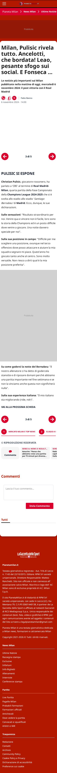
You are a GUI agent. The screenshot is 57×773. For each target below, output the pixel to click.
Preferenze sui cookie (13, 766)
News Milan (30, 11)
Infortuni (7, 665)
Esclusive (7, 661)
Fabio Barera (26, 98)
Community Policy (11, 754)
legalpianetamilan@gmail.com (36, 621)
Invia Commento (39, 506)
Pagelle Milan (9, 701)
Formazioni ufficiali (12, 709)
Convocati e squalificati (14, 721)
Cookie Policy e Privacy (13, 758)
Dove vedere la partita (13, 717)
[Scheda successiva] (52, 156)
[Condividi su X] (14, 98)
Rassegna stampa (11, 657)
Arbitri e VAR (8, 725)
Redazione (7, 741)
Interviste (7, 677)
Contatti (6, 745)
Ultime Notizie (48, 11)
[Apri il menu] (4, 3)
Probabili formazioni (12, 705)
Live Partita (8, 697)
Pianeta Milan (10, 11)
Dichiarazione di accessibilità (17, 762)
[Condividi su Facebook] (9, 98)
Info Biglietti (8, 669)
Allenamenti (8, 673)
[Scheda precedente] (5, 156)
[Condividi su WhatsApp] (3, 98)
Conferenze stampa (12, 681)
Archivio (6, 750)
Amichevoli (8, 713)
